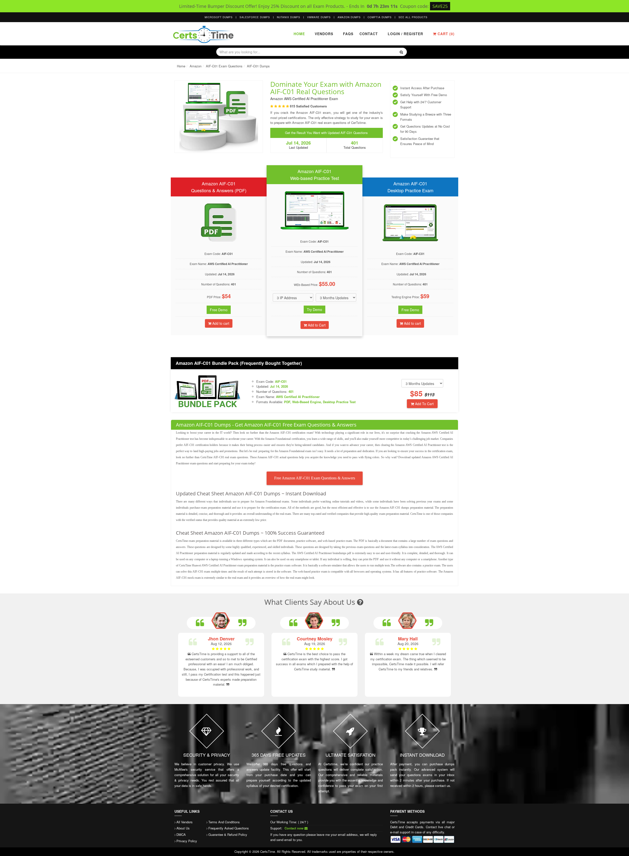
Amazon (195, 66)
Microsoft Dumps (219, 17)
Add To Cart (424, 403)
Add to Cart (316, 325)
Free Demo (219, 309)
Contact (368, 33)
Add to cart (220, 323)
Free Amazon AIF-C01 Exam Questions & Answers (314, 478)
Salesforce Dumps (255, 17)
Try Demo (314, 309)
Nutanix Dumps (288, 17)
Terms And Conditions (224, 822)
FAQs (348, 33)
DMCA (181, 834)
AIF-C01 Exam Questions (224, 66)
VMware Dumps (319, 17)
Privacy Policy (186, 841)
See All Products (413, 17)
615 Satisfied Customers (308, 106)
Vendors (324, 33)
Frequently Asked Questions (228, 828)
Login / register (405, 33)
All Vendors (184, 822)
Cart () (445, 33)
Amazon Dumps (349, 17)
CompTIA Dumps (380, 17)
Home (299, 33)
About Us (183, 828)
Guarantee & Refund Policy (227, 834)
